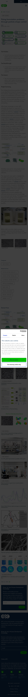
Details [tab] (14, 335)
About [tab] (23, 335)
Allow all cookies (14, 359)
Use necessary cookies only (14, 364)
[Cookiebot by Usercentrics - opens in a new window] (20, 331)
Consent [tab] (5, 335)
